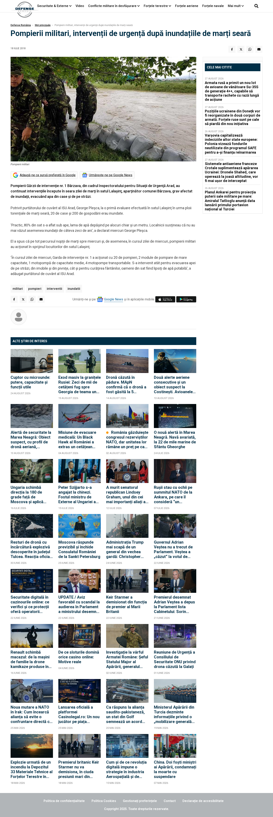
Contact (170, 801)
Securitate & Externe (52, 6)
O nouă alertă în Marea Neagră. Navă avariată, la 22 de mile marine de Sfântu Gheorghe (175, 439)
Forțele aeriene (186, 6)
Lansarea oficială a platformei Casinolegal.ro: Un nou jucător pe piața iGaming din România (79, 714)
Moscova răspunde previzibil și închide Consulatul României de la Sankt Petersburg (79, 549)
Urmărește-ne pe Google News (110, 175)
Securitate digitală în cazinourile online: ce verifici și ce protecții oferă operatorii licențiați (30, 604)
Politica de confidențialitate (64, 801)
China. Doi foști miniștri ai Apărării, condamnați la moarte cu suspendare (175, 769)
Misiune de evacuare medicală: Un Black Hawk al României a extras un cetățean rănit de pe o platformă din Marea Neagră (79, 439)
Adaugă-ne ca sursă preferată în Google (48, 175)
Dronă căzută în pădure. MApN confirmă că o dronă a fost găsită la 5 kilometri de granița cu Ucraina (126, 384)
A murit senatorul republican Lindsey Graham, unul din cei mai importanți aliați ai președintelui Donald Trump (126, 494)
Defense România (21, 25)
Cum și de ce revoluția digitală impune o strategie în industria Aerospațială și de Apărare (126, 769)
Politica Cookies (104, 801)
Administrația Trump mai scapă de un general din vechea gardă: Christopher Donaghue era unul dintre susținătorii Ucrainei (124, 549)
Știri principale (43, 25)
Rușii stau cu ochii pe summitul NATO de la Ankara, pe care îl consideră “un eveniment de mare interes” (173, 494)
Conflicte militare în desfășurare (112, 6)
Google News (113, 299)
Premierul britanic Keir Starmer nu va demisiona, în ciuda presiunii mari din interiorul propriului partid (78, 769)
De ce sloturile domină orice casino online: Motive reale (78, 657)
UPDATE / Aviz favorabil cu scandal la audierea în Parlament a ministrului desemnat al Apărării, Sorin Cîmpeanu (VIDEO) (79, 604)
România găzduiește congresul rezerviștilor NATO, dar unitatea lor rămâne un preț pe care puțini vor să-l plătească (127, 439)
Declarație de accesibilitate (203, 801)
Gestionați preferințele (140, 801)
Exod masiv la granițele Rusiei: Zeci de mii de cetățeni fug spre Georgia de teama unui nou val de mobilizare (79, 384)
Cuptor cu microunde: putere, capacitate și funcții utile (30, 382)
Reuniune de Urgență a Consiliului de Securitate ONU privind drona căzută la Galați (175, 659)
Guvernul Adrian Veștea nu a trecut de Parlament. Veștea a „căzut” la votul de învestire (173, 549)
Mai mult (234, 6)
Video (80, 6)
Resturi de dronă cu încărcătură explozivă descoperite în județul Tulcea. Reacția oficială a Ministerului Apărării (32, 549)
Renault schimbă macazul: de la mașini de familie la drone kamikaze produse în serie (30, 659)
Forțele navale (213, 6)
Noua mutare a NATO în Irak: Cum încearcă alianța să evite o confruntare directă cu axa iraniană (31, 714)
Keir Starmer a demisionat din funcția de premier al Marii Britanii (126, 604)
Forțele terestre (156, 6)
